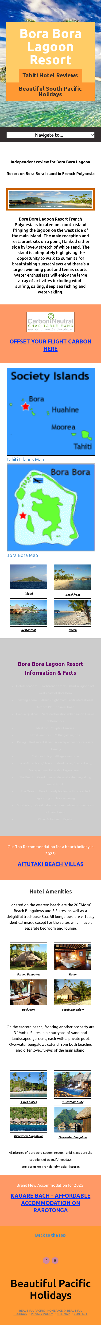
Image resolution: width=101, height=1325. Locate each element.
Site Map (63, 1313)
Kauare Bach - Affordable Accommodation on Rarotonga (50, 1203)
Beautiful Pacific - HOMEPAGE (41, 1310)
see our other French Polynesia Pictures (51, 1166)
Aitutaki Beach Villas (50, 864)
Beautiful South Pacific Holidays (50, 91)
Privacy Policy (42, 1313)
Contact (81, 1313)
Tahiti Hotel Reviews (50, 75)
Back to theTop (50, 1235)
